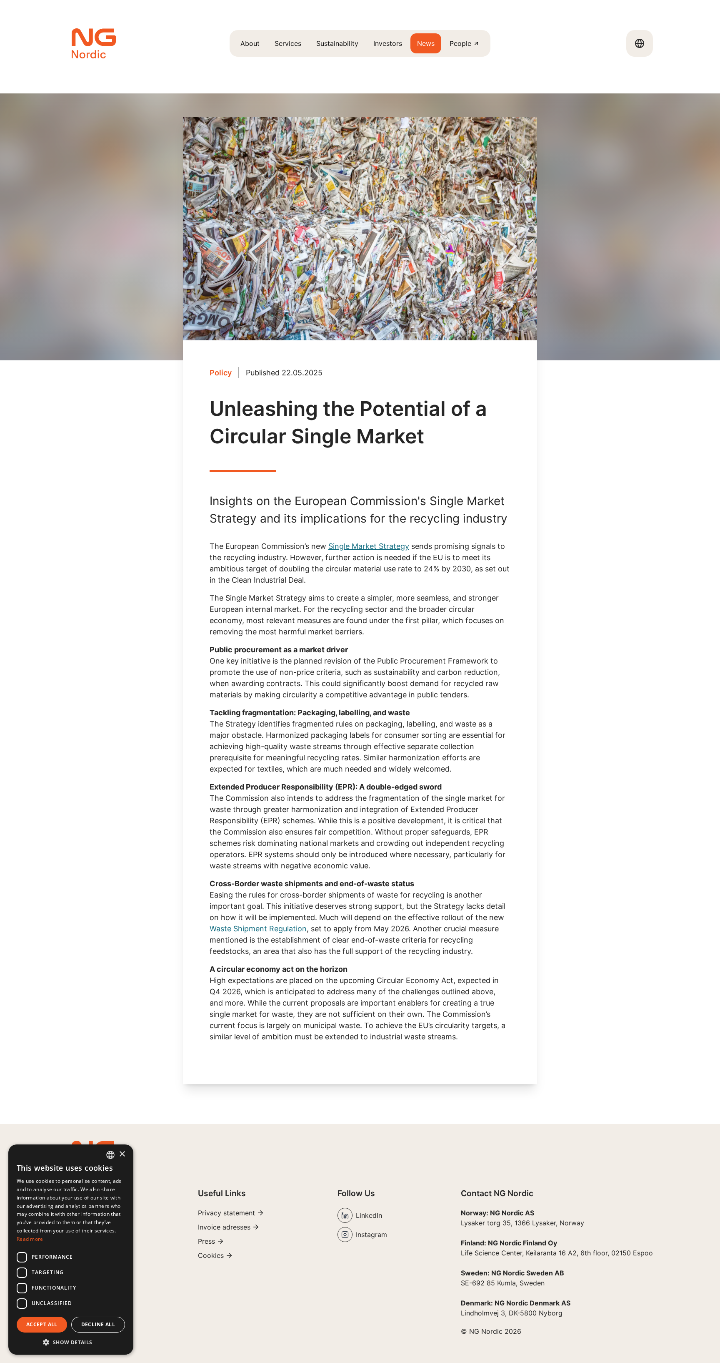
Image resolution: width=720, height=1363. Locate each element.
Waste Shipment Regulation (258, 928)
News (426, 43)
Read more (30, 1238)
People (460, 43)
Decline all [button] (98, 1324)
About (250, 43)
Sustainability (337, 43)
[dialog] (70, 1249)
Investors (387, 43)
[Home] (93, 43)
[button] (71, 1342)
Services (288, 43)
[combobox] (110, 1155)
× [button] (122, 1154)
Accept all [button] (42, 1324)
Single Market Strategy (368, 546)
